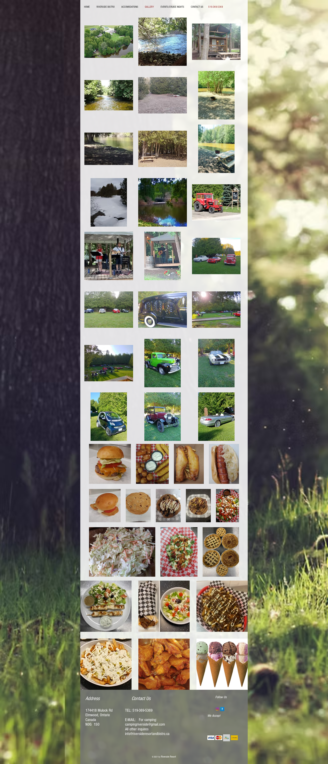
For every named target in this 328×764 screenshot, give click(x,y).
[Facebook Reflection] (222, 709)
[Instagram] (217, 709)
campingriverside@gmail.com (145, 724)
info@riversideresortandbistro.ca (147, 733)
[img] (210, 738)
